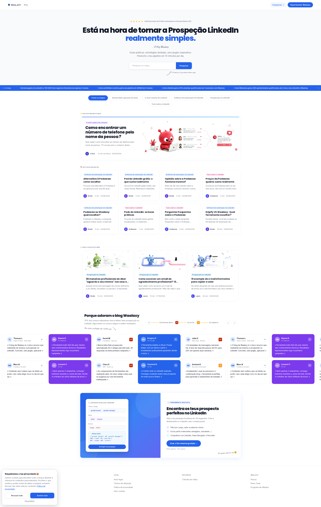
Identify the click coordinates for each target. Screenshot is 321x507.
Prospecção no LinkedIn (220, 98)
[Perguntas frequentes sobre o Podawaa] (181, 219)
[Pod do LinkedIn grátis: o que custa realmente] (140, 185)
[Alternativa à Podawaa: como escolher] (99, 185)
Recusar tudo (17, 495)
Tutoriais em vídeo (189, 479)
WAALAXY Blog (18, 475)
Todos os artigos (98, 98)
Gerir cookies (119, 491)
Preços (254, 479)
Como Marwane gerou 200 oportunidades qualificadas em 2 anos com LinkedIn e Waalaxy (258, 88)
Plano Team (255, 483)
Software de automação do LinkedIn (188, 98)
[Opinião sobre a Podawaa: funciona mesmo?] (181, 185)
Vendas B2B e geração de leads (125, 98)
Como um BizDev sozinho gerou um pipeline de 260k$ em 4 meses (113, 88)
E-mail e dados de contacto (156, 98)
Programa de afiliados (260, 487)
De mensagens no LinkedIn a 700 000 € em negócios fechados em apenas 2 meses (42, 88)
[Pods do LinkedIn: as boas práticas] (140, 219)
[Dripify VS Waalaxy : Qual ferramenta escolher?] (222, 219)
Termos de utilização (122, 483)
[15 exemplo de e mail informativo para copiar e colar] (213, 275)
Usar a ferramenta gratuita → (183, 443)
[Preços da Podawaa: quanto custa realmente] (222, 185)
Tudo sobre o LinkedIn (160, 104)
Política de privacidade (123, 487)
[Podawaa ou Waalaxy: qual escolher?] (99, 219)
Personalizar (29, 501)
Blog (26, 5)
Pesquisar (183, 66)
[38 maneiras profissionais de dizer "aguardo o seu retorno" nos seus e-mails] (108, 275)
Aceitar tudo (42, 495)
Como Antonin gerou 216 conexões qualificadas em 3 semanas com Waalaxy (181, 88)
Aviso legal (118, 479)
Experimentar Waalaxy (300, 5)
